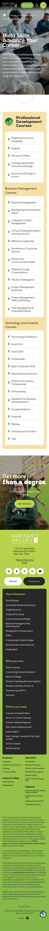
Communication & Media (18, 618)
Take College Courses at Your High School (22, 737)
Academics (7, 758)
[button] (43, 914)
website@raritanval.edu (22, 872)
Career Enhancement (26, 15)
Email (24, 562)
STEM (8, 635)
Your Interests (15, 594)
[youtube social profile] (40, 571)
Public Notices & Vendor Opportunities (35, 791)
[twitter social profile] (24, 571)
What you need (16, 707)
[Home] (4, 15)
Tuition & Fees (8, 782)
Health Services (13, 609)
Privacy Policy (24, 906)
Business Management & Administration (18, 625)
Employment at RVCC (34, 801)
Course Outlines (9, 772)
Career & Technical (15, 614)
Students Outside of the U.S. (20, 685)
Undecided (11, 649)
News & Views (31, 775)
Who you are (14, 661)
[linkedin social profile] (9, 571)
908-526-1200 (22, 553)
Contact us (34, 581)
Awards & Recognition (34, 772)
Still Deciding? (13, 748)
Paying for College (10, 778)
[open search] (37, 5)
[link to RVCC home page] (24, 539)
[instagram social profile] (32, 571)
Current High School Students (20, 672)
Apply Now (25, 502)
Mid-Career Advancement (19, 727)
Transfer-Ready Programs (18, 722)
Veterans (10, 695)
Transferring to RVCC (16, 690)
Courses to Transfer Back (18, 713)
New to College (13, 676)
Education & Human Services (20, 644)
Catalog (5, 768)
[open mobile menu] (43, 5)
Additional (29, 786)
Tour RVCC (25, 511)
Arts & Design (12, 600)
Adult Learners (13, 667)
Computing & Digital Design (20, 640)
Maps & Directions (24, 559)
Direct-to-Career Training (18, 717)
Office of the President (35, 768)
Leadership (30, 761)
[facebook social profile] (16, 571)
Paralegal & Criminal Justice (19, 630)
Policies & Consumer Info (34, 796)
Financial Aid (7, 785)
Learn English (12, 731)
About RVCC (30, 758)
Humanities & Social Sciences (20, 605)
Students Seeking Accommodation (23, 681)
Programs (12, 15)
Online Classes (13, 743)
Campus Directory (33, 804)
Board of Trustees (32, 765)
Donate (13, 581)
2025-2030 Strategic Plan (34, 779)
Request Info (25, 520)
